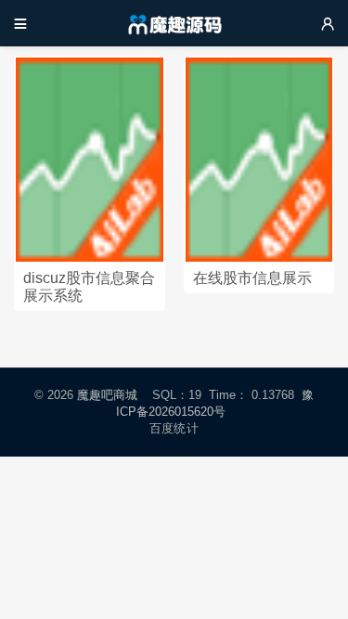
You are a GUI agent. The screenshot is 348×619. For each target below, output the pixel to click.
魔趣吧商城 (107, 395)
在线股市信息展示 (252, 278)
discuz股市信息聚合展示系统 (89, 286)
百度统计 (174, 428)
